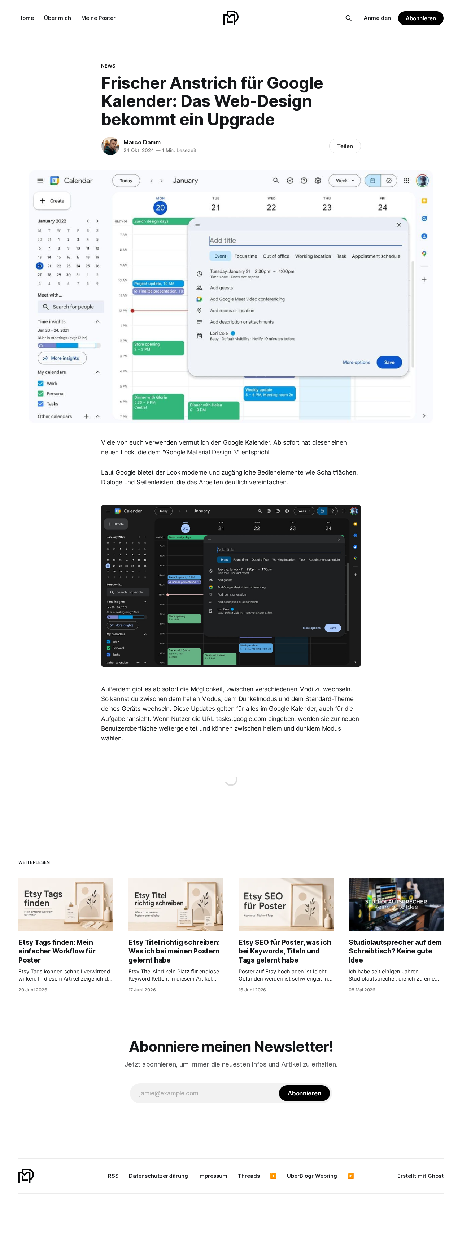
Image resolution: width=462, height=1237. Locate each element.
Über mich (57, 17)
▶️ (350, 1175)
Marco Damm (142, 142)
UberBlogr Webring (312, 1175)
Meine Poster (98, 17)
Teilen (345, 146)
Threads (248, 1175)
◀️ (273, 1175)
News (108, 66)
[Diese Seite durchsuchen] (348, 18)
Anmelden (377, 17)
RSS (113, 1175)
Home (26, 17)
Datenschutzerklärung (158, 1175)
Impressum (212, 1175)
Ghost (436, 1175)
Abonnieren (421, 18)
